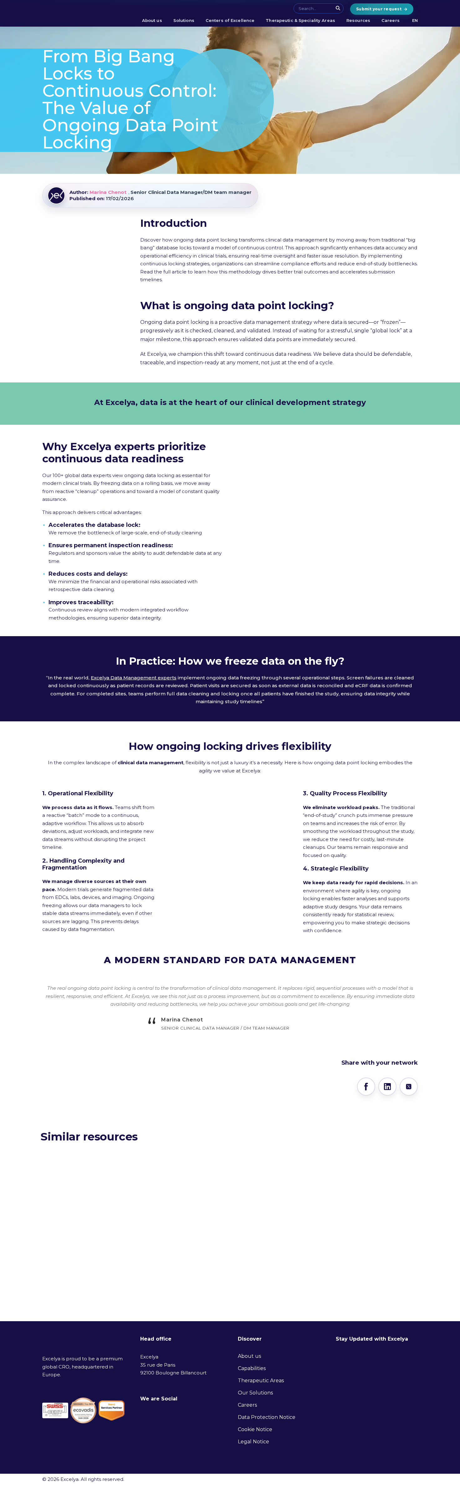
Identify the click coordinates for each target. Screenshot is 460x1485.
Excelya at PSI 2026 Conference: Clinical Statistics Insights (350, 1255)
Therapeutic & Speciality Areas (300, 20)
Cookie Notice (255, 1429)
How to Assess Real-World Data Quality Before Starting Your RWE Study (90, 1260)
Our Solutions (255, 1393)
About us (152, 20)
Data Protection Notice (266, 1417)
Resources (358, 20)
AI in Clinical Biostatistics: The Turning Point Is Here (223, 1255)
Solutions (183, 20)
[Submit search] (338, 8)
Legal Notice (253, 1442)
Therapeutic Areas (261, 1381)
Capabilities (252, 1368)
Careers (390, 20)
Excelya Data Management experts (133, 678)
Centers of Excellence (230, 20)
